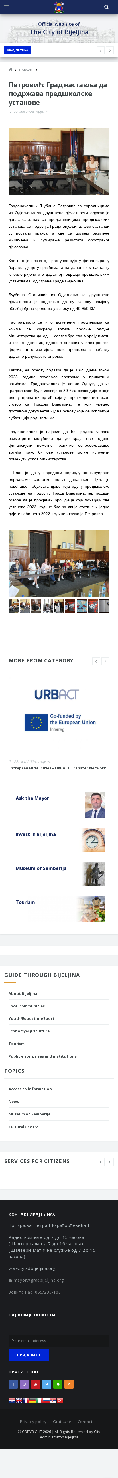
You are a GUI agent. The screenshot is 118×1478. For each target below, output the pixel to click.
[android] (57, 1384)
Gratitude (62, 1421)
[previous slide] (96, 661)
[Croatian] (12, 1402)
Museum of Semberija (29, 1114)
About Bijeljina (23, 993)
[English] (18, 1402)
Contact (85, 1421)
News (14, 1101)
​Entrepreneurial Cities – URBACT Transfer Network (57, 767)
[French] (25, 1402)
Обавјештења (17, 50)
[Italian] (39, 1402)
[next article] (101, 50)
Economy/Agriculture (29, 1031)
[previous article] (110, 50)
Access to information (30, 1088)
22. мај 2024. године (30, 111)
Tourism (17, 1043)
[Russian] (46, 1402)
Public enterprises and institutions (43, 1056)
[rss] (69, 1384)
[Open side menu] (6, 7)
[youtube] (35, 1384)
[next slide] (105, 661)
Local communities (27, 1006)
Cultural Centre (23, 1126)
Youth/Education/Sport (31, 1018)
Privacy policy (33, 1421)
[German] (32, 1402)
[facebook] (13, 1384)
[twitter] (46, 1384)
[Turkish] (60, 1402)
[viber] (24, 1384)
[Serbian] (53, 1402)
